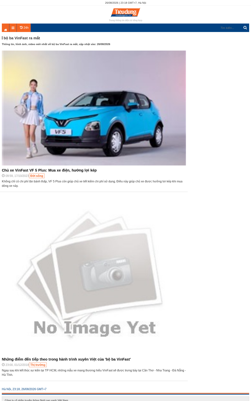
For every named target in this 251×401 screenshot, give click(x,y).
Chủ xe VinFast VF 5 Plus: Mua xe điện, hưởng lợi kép (49, 170)
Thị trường (37, 364)
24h (25, 27)
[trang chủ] (125, 17)
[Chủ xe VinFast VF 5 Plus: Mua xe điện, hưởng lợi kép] (94, 164)
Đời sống (36, 175)
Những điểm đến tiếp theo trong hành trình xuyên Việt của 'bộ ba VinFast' (66, 359)
